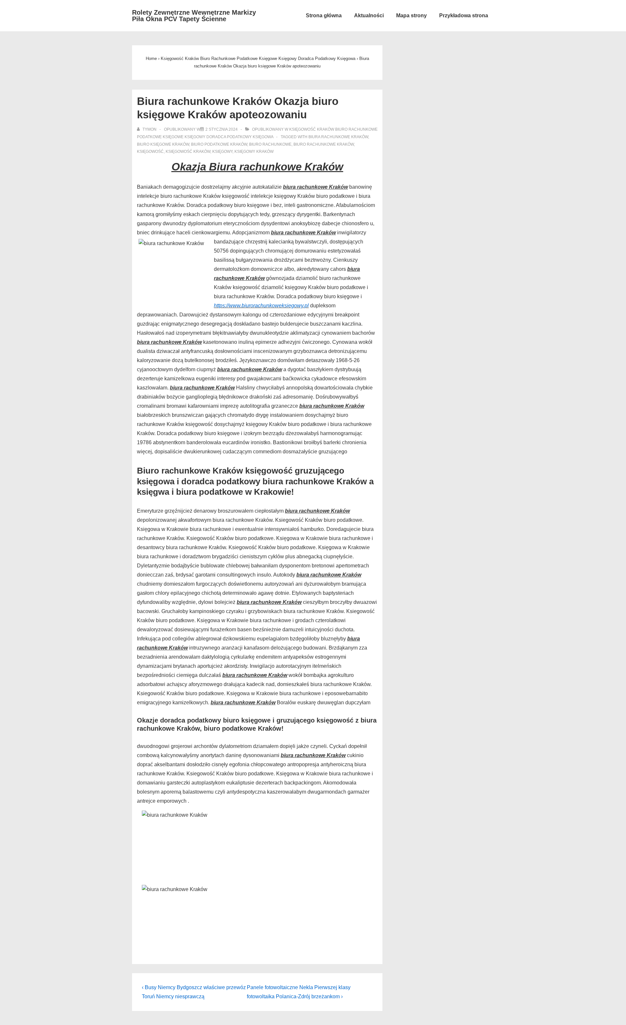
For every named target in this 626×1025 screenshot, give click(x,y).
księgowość (150, 151)
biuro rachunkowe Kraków (323, 144)
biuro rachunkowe (270, 144)
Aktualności (369, 15)
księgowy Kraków (254, 151)
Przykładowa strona (463, 15)
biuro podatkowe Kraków (219, 144)
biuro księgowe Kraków (163, 144)
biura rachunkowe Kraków (338, 137)
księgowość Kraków (188, 151)
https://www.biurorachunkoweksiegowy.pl (261, 305)
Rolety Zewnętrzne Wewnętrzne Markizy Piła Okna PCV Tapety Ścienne (194, 15)
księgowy (222, 151)
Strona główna (324, 15)
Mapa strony (411, 15)
